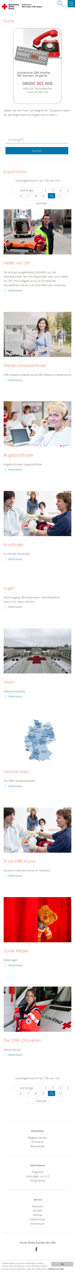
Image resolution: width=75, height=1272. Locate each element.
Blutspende (37, 1146)
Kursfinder (14, 545)
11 (60, 196)
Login (9, 588)
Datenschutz (37, 1219)
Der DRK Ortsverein (22, 1040)
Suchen (37, 151)
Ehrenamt (37, 1142)
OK (62, 1264)
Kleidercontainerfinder (25, 365)
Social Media (16, 951)
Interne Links (16, 772)
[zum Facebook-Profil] (36, 1249)
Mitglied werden (37, 1137)
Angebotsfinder (18, 455)
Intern (9, 682)
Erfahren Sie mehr (56, 1268)
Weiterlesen (15, 290)
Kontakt (37, 1210)
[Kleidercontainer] (37, 334)
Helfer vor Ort (17, 263)
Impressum (37, 1223)
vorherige (26, 190)
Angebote (38, 1172)
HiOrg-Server (38, 1180)
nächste (41, 203)
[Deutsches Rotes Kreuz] (10, 7)
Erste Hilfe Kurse (19, 861)
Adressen (37, 1206)
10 (51, 196)
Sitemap (37, 1215)
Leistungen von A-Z (37, 1176)
